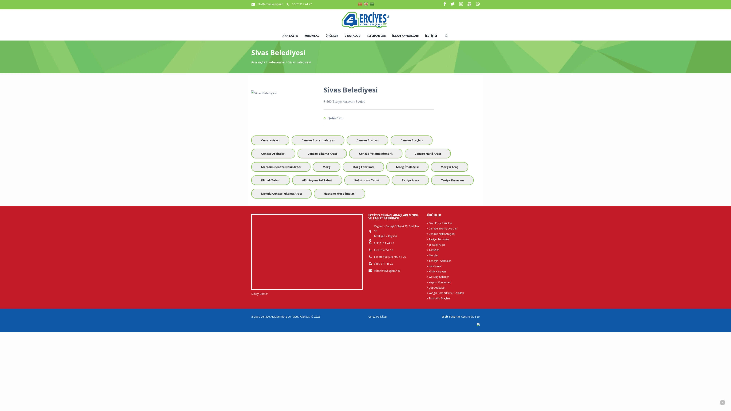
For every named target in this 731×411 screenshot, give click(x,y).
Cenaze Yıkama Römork (376, 153)
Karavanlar (435, 266)
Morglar (433, 255)
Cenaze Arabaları (273, 153)
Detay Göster (259, 294)
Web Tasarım (451, 316)
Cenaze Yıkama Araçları (442, 228)
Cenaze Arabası (367, 140)
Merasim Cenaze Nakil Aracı (281, 167)
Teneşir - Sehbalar (439, 261)
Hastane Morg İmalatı (339, 193)
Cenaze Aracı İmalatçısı (318, 140)
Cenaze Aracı (270, 140)
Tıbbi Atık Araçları (439, 298)
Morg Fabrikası (363, 167)
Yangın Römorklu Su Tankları (446, 293)
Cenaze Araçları (412, 140)
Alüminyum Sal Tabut (317, 180)
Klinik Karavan (437, 271)
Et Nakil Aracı (436, 244)
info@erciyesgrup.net (270, 4)
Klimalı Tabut (270, 180)
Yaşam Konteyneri (439, 282)
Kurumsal (311, 35)
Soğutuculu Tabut (367, 180)
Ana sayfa (290, 35)
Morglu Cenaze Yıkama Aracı (281, 193)
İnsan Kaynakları (405, 35)
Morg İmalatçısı (407, 167)
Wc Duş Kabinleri (438, 277)
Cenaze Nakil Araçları (441, 234)
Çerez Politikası (377, 316)
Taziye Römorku (438, 239)
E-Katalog (352, 35)
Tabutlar (433, 250)
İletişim (431, 35)
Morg (326, 167)
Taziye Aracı (410, 180)
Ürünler (332, 35)
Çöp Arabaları (436, 287)
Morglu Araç (449, 167)
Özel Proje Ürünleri (440, 223)
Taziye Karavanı (452, 180)
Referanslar (376, 35)
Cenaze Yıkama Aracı (322, 153)
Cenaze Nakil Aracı (428, 153)
